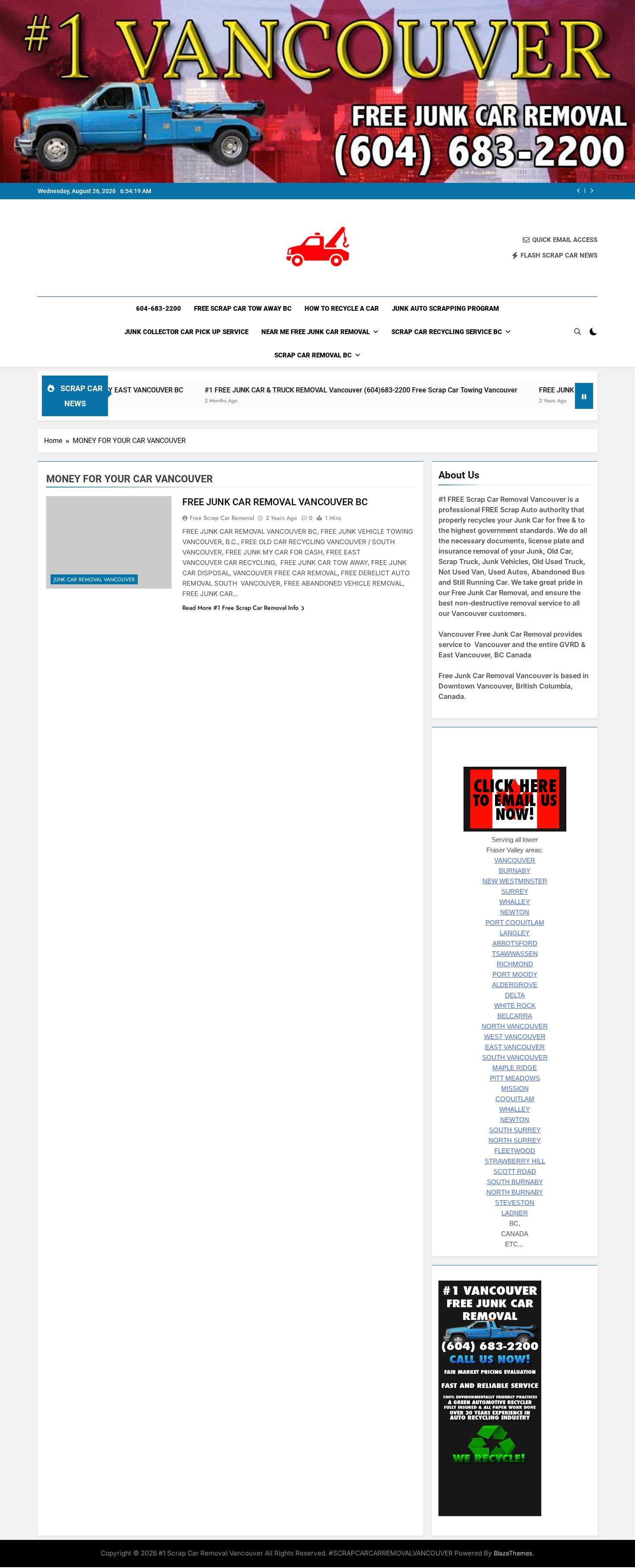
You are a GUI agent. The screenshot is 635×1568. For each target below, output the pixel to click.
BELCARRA (514, 1016)
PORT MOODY (514, 974)
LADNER (515, 1213)
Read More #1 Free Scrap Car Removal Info (240, 607)
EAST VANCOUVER (515, 1047)
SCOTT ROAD (514, 1171)
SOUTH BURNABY (515, 1182)
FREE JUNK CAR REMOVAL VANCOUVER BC (539, 390)
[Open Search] (577, 331)
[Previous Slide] (578, 190)
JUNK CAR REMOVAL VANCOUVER (94, 579)
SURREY (514, 891)
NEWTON (514, 912)
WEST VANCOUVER (515, 1036)
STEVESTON (514, 1202)
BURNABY (514, 870)
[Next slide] (591, 190)
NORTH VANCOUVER (515, 1026)
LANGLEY (515, 933)
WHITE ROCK (515, 1005)
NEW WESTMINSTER (515, 881)
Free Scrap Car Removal (222, 517)
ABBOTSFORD (514, 943)
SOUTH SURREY (515, 1130)
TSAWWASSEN (515, 953)
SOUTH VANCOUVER (515, 1057)
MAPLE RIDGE (514, 1067)
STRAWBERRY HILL (515, 1161)
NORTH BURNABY (514, 1192)
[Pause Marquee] (584, 396)
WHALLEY (514, 902)
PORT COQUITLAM (515, 922)
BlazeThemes (513, 1553)
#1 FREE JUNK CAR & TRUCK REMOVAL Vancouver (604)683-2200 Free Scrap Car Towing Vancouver (294, 390)
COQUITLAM (514, 1099)
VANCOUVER (514, 860)
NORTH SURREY (515, 1140)
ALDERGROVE (514, 985)
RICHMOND (515, 964)
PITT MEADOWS (515, 1078)
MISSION (515, 1088)
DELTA (515, 995)
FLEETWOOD (514, 1150)
